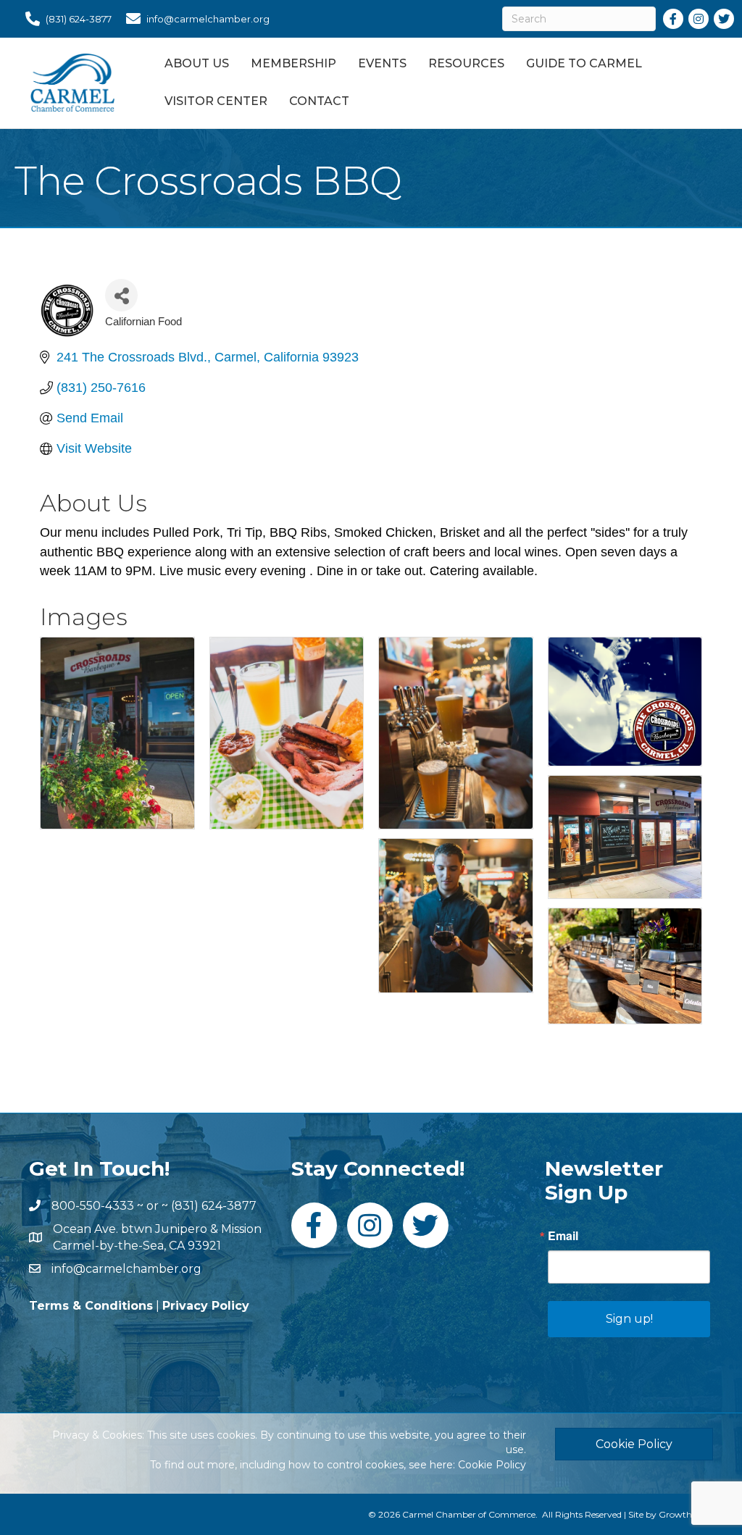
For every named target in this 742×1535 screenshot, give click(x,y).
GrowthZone (686, 1514)
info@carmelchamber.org (126, 1269)
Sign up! (629, 1319)
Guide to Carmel (584, 63)
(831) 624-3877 (214, 1206)
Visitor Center (215, 101)
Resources (466, 63)
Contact (319, 101)
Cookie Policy (492, 1464)
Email (563, 1236)
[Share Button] (121, 295)
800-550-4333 (92, 1206)
